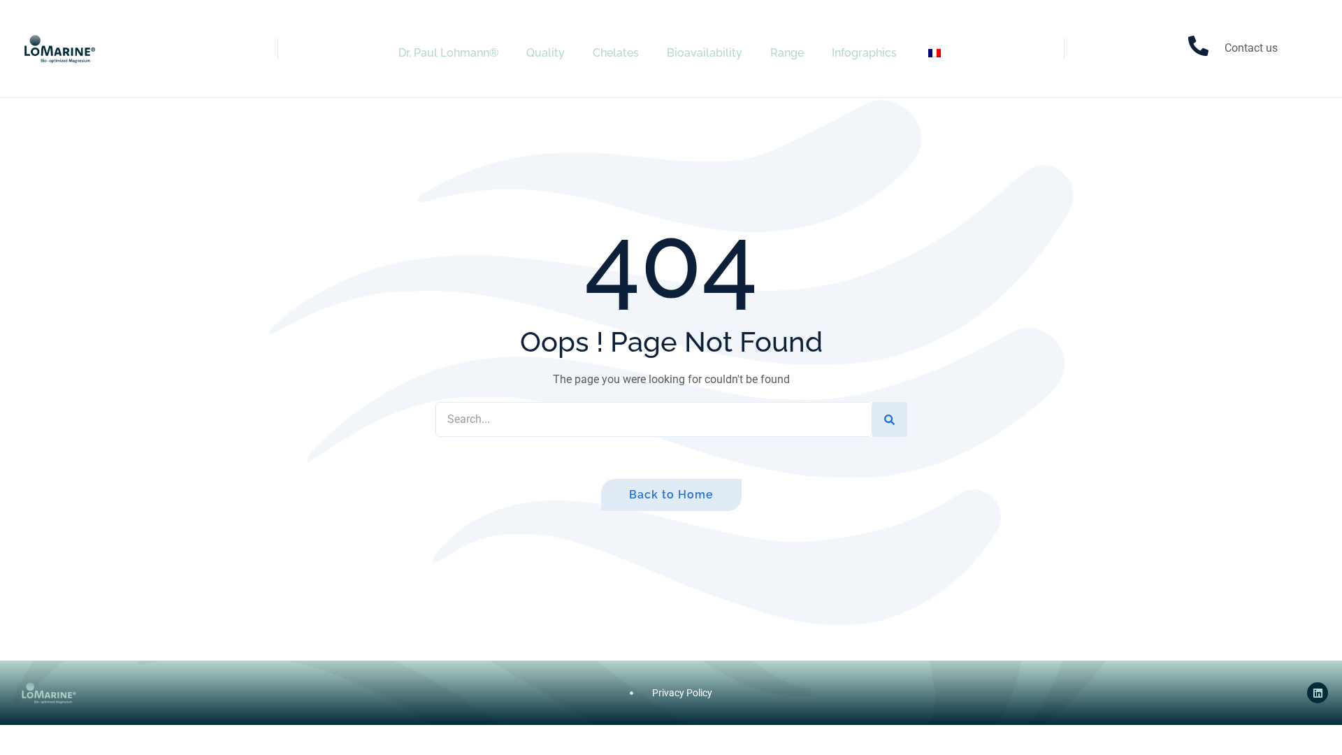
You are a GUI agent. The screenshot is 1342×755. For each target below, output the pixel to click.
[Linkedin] (1317, 692)
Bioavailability (704, 52)
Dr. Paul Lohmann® (448, 52)
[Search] (889, 419)
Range (787, 52)
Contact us (1251, 48)
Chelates (616, 52)
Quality (545, 52)
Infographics (864, 52)
